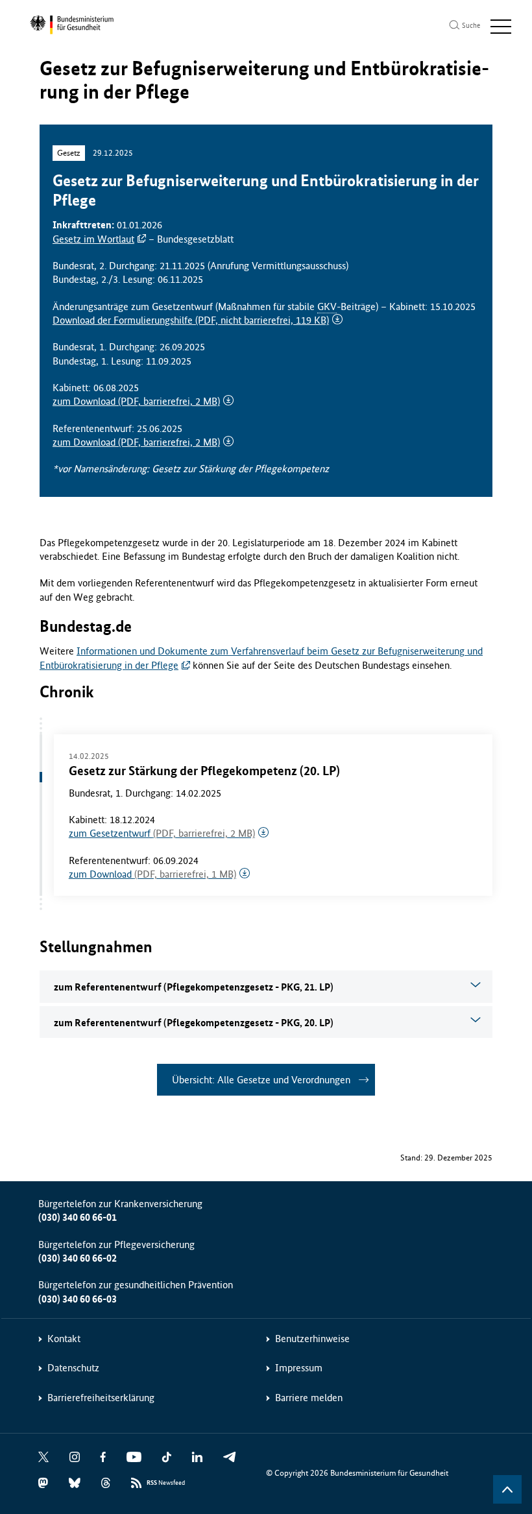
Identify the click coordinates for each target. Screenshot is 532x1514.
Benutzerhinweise (312, 1338)
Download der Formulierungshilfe (191, 320)
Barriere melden (309, 1397)
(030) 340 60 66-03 (77, 1299)
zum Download (136, 401)
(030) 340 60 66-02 (77, 1258)
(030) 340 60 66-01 (77, 1217)
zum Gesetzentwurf (162, 833)
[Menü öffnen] (500, 26)
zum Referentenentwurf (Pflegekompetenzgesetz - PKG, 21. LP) (193, 987)
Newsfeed (166, 1483)
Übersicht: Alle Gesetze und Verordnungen (261, 1080)
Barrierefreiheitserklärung (100, 1397)
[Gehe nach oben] (507, 1489)
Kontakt (63, 1338)
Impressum (298, 1368)
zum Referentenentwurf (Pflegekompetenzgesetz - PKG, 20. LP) (193, 1022)
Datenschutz (73, 1368)
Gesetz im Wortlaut (93, 239)
